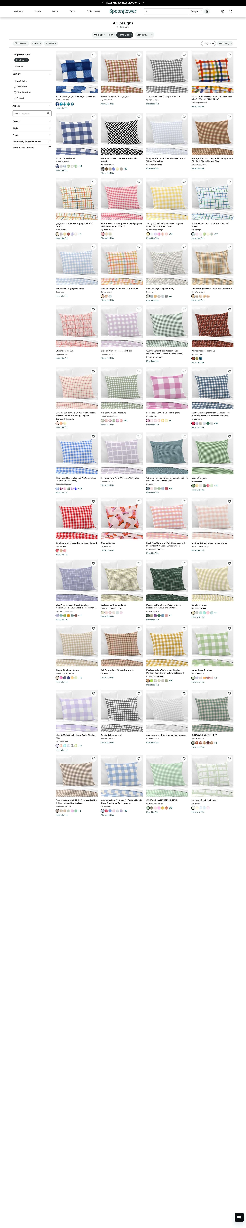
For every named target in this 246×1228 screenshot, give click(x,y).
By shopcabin (197, 481)
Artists (32, 105)
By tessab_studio (152, 611)
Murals (38, 11)
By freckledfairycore (199, 165)
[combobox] (196, 11)
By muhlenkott (197, 354)
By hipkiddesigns (152, 100)
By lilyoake (196, 804)
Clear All (19, 66)
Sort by (32, 73)
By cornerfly (150, 292)
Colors (37, 43)
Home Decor (125, 34)
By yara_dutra (197, 419)
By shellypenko (61, 546)
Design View (208, 43)
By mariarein (151, 484)
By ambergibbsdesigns (64, 611)
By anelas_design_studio (65, 419)
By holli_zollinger (198, 739)
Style (32, 128)
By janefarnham (107, 546)
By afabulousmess (62, 100)
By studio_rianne (107, 230)
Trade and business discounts (123, 3)
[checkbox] (50, 142)
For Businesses (93, 11)
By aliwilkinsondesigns (109, 416)
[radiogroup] (32, 89)
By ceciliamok (106, 292)
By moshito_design (199, 608)
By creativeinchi (62, 741)
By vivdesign (196, 230)
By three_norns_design (154, 230)
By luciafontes (61, 230)
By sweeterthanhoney (154, 357)
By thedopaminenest (199, 103)
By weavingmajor (152, 739)
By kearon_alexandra (154, 165)
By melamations (198, 673)
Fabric (72, 11)
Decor (55, 11)
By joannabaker (61, 354)
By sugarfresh (151, 416)
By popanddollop (107, 673)
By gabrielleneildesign (154, 804)
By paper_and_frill (107, 165)
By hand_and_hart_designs (156, 549)
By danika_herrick (62, 162)
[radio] (15, 81)
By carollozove (106, 100)
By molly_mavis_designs (65, 673)
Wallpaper (18, 11)
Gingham (22, 60)
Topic (32, 135)
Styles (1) (51, 43)
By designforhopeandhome (111, 608)
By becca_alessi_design (200, 546)
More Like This (62, 108)
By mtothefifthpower (63, 484)
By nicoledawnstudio (63, 806)
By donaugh (60, 292)
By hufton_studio (198, 292)
